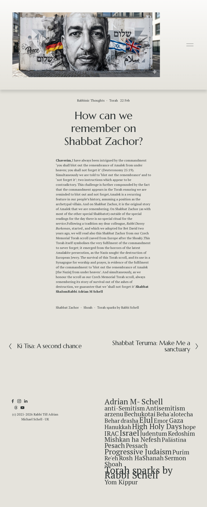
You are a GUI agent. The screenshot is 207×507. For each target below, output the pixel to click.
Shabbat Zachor (67, 307)
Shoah (87, 307)
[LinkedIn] (26, 401)
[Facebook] (13, 401)
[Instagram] (19, 401)
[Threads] (16, 408)
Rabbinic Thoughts (91, 100)
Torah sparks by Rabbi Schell (118, 307)
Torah (113, 100)
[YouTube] (22, 408)
